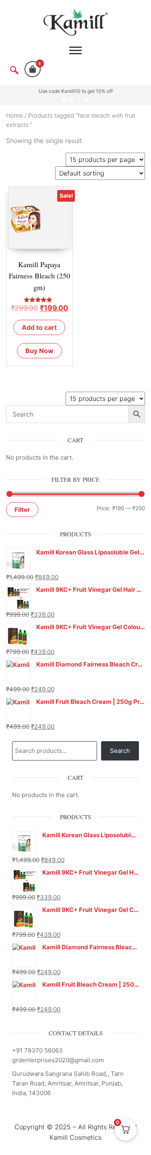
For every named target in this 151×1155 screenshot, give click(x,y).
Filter (22, 509)
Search (120, 750)
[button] (14, 71)
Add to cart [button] (39, 327)
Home (14, 115)
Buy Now (39, 351)
